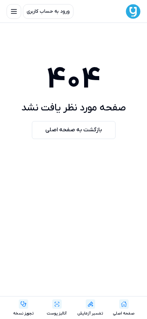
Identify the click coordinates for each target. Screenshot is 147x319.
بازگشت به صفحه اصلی (73, 130)
